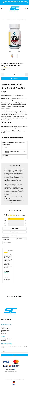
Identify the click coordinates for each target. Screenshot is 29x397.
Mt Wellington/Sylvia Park (6, 339)
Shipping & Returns (5, 330)
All (6, 19)
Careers (3, 331)
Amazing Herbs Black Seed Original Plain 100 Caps (8, 266)
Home (3, 19)
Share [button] (6, 276)
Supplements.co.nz (11, 169)
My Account (3, 333)
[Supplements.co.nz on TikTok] (7, 320)
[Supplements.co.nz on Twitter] (9, 320)
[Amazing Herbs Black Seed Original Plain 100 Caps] (14, 36)
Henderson (3, 340)
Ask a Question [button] (15, 231)
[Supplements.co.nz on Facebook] (3, 320)
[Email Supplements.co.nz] (2, 320)
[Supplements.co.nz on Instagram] (5, 320)
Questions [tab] (13, 235)
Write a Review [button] (15, 228)
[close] (27, 2)
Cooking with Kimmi (20, 3)
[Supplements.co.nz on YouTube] (10, 320)
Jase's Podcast (12, 3)
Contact (3, 327)
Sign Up (14, 355)
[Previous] (10, 52)
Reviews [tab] (5, 235)
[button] (5, 280)
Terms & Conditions (5, 328)
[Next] (19, 52)
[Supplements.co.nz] (14, 9)
